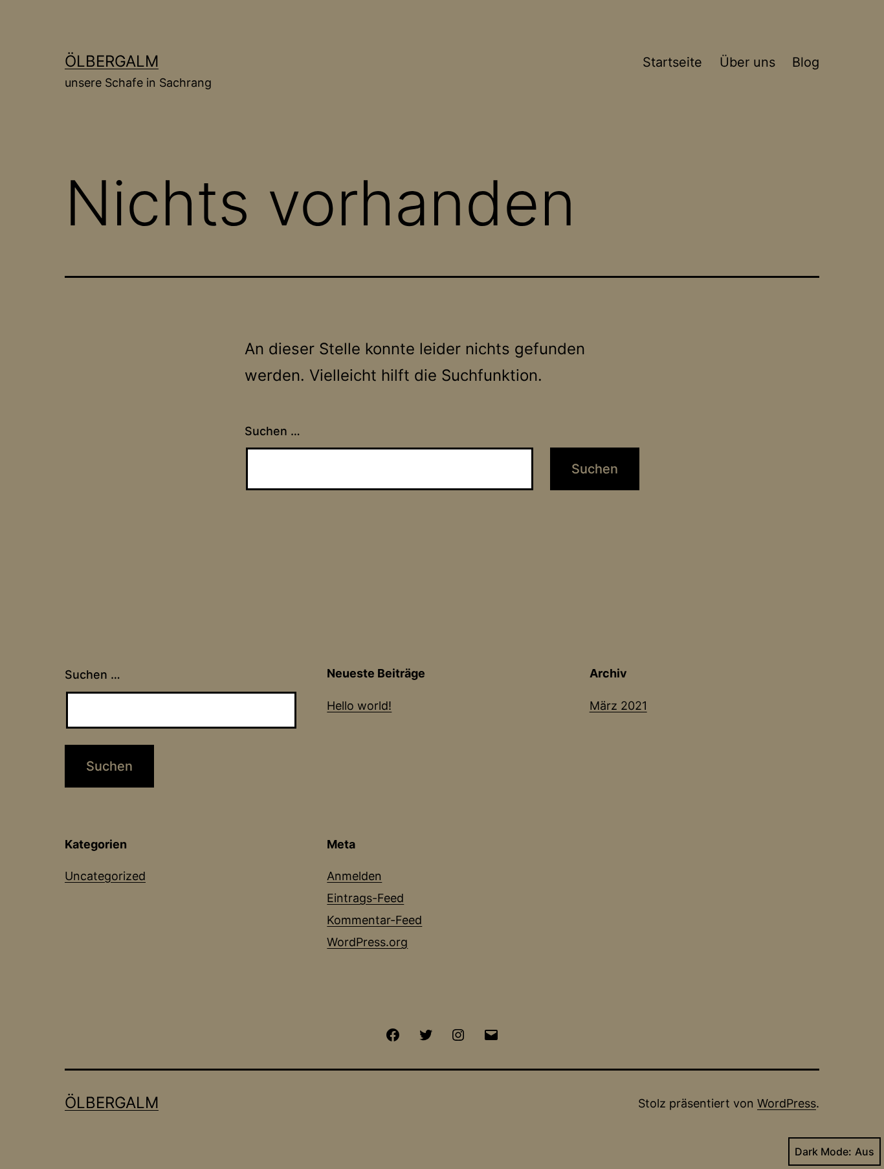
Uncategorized (105, 876)
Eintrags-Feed (365, 898)
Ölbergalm (112, 61)
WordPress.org (367, 942)
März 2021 (618, 705)
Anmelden (354, 876)
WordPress (786, 1103)
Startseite (672, 62)
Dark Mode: (823, 1151)
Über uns (747, 62)
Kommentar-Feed (374, 920)
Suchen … (272, 431)
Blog (805, 62)
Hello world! (359, 705)
